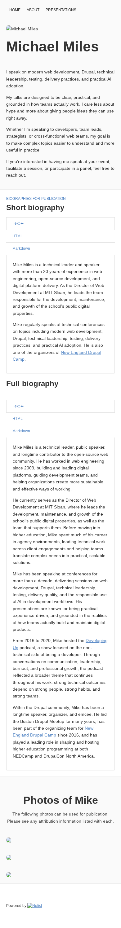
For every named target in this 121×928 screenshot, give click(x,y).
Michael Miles (52, 46)
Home (14, 10)
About (33, 10)
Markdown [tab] (21, 248)
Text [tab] (16, 223)
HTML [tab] (17, 236)
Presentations (61, 10)
